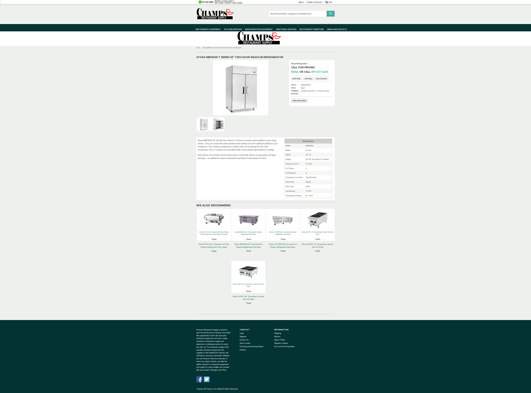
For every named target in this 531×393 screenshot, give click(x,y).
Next (278, 87)
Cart (330, 2)
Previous (203, 87)
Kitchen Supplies (232, 29)
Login (242, 333)
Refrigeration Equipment (257, 29)
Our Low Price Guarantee (284, 346)
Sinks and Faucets (336, 29)
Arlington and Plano (219, 370)
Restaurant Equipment (207, 29)
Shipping (277, 333)
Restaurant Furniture (310, 29)
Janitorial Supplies (285, 29)
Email (295, 71)
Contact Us (244, 339)
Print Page (308, 78)
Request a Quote (281, 343)
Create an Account (314, 2)
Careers (243, 349)
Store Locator (245, 343)
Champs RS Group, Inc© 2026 (209, 388)
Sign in (301, 2)
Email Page (296, 78)
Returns (277, 336)
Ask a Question (321, 78)
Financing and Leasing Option (251, 346)
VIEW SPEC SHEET (299, 100)
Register (243, 336)
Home (198, 48)
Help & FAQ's (279, 339)
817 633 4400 (207, 2)
